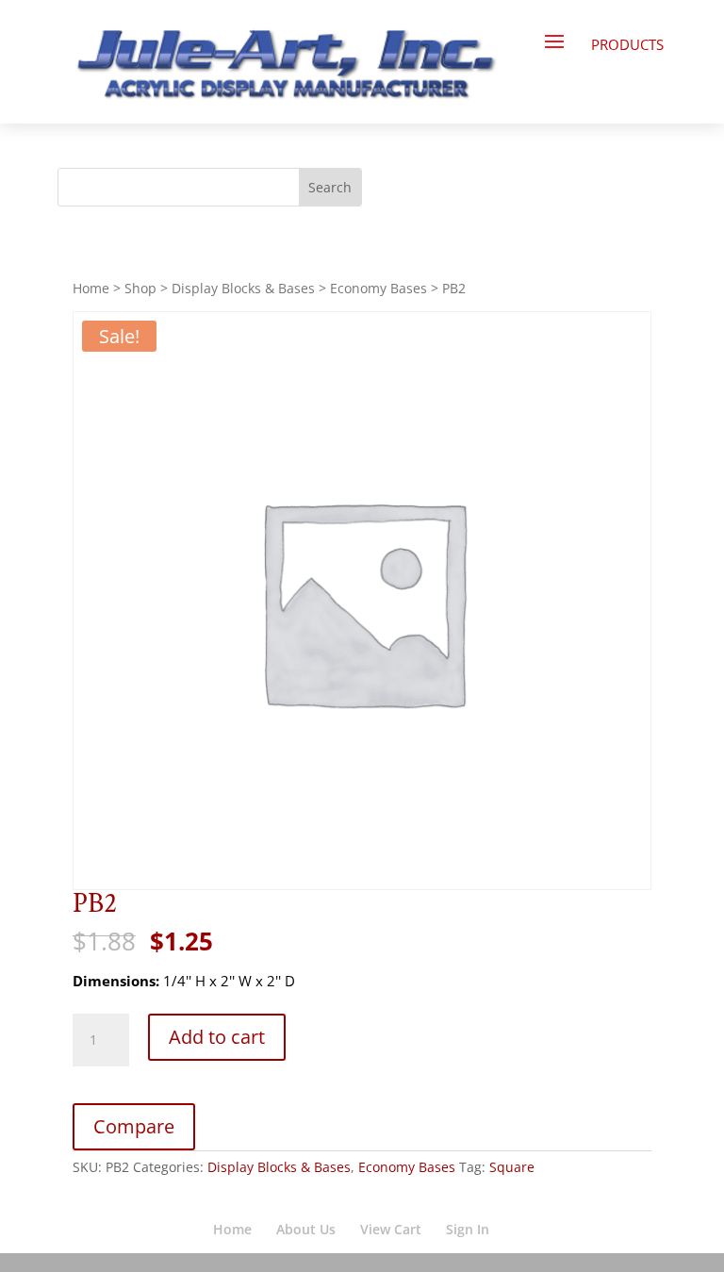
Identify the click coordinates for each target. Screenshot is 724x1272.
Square (512, 1167)
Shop (140, 288)
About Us (306, 1229)
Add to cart (217, 1036)
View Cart (390, 1229)
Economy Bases (378, 288)
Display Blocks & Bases (243, 288)
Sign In (467, 1229)
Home (91, 288)
